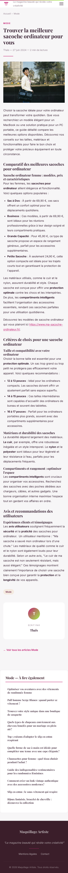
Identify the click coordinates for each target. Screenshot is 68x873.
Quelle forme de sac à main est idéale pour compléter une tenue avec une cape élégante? (33, 749)
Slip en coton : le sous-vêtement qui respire (32, 791)
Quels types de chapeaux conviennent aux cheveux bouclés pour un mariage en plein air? (31, 725)
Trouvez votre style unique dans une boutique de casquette (33, 712)
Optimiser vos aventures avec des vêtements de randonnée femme (33, 690)
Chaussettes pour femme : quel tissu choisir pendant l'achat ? (32, 760)
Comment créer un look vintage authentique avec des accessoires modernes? (32, 782)
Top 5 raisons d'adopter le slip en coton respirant (29, 738)
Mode (17, 13)
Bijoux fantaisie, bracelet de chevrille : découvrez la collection (29, 801)
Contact (45, 853)
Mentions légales (28, 853)
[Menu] (61, 3)
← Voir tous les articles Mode (20, 649)
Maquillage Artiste (34, 831)
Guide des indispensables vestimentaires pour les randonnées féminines (31, 771)
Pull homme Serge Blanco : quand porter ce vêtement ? (32, 701)
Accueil (7, 13)
